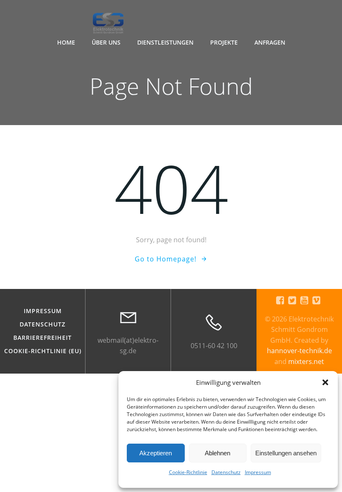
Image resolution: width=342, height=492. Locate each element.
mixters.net (306, 361)
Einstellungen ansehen (286, 453)
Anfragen (269, 42)
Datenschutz (226, 472)
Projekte (224, 42)
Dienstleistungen (165, 42)
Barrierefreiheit (42, 338)
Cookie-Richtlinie (188, 472)
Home (66, 42)
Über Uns (106, 42)
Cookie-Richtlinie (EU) (42, 351)
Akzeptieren (155, 453)
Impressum (258, 472)
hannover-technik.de (299, 350)
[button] (325, 382)
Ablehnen (217, 453)
